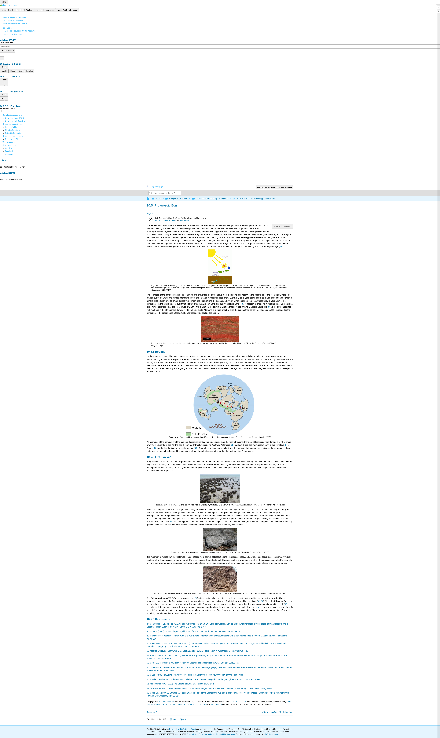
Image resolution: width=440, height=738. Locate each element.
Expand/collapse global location (292, 198)
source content (216, 704)
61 (259, 601)
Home (158, 199)
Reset (4, 67)
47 (216, 237)
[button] (9, 151)
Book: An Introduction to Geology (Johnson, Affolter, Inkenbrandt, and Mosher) (268, 199)
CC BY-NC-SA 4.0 (239, 702)
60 (196, 598)
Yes (174, 719)
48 (281, 246)
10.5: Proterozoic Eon (166, 702)
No (184, 719)
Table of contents (283, 226)
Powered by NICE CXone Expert (182, 729)
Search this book (7, 42)
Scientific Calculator (13, 133)
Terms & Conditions (207, 734)
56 (196, 448)
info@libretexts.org (271, 734)
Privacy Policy (192, 734)
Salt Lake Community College (165, 220)
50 (269, 307)
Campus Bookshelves (178, 199)
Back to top (151, 712)
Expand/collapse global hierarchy (149, 198)
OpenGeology (184, 220)
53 (232, 445)
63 (286, 604)
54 (286, 445)
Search (150, 193)
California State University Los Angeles (212, 199)
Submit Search (8, 50)
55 (155, 448)
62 (262, 601)
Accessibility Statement (225, 734)
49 (242, 304)
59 (171, 521)
